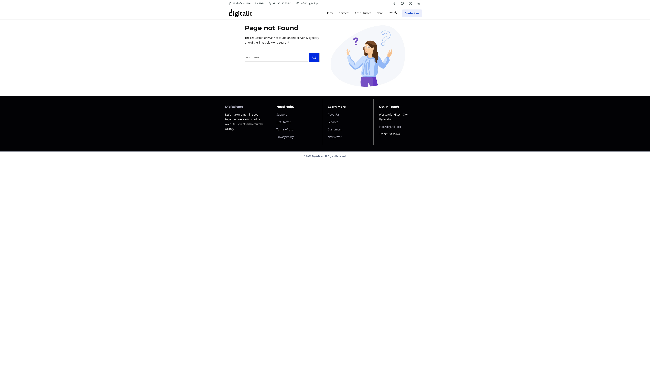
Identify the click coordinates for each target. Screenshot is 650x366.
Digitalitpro (234, 107)
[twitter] (410, 3)
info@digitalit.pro (310, 3)
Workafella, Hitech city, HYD (248, 3)
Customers (335, 129)
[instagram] (402, 3)
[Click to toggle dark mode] (392, 13)
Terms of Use (284, 129)
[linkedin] (418, 3)
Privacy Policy (285, 137)
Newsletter (335, 137)
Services (333, 122)
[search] (314, 57)
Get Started (283, 122)
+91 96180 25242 (282, 3)
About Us (334, 114)
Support (281, 114)
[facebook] (394, 3)
